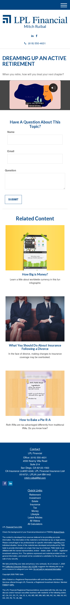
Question (10, 170)
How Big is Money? (35, 274)
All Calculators (35, 524)
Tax (35, 507)
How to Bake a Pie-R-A (35, 420)
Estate (35, 501)
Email (10, 151)
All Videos (35, 520)
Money (35, 510)
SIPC (12, 584)
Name (10, 132)
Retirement (35, 494)
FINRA (5, 584)
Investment (35, 497)
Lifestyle (35, 514)
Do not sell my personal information (47, 569)
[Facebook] (36, 36)
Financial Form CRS (14, 527)
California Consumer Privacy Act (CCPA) (21, 566)
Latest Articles (35, 517)
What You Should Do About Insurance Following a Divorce (35, 347)
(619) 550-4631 (37, 43)
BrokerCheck (59, 532)
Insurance (35, 504)
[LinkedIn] (32, 36)
